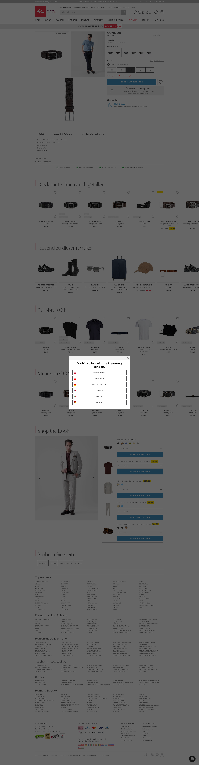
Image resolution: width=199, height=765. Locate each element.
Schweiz (99, 379)
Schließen (128, 358)
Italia (99, 396)
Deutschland (99, 385)
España (99, 402)
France (99, 391)
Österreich (99, 373)
